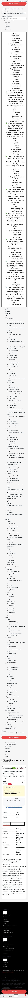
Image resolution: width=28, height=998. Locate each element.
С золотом (12, 398)
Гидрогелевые (13, 369)
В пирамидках (13, 646)
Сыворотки (17, 38)
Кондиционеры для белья (16, 715)
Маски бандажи (13, 377)
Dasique (18, 814)
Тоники (17, 72)
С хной (11, 542)
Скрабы (17, 175)
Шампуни (17, 112)
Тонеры (17, 47)
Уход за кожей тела (17, 208)
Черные (11, 332)
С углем (11, 705)
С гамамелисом (13, 476)
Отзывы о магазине (8, 948)
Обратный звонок (14, 3)
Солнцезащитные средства (14, 505)
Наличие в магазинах (17, 824)
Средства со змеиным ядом (16, 457)
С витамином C (13, 355)
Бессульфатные (13, 525)
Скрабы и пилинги (14, 680)
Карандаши (12, 589)
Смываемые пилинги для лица (17, 642)
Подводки (11, 585)
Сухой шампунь (17, 116)
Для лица (17, 144)
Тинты (10, 599)
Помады (11, 594)
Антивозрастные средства (16, 453)
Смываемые (12, 359)
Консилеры (12, 578)
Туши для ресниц (13, 587)
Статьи (5, 964)
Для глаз (16, 145)
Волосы (16, 110)
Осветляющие (13, 437)
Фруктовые (12, 639)
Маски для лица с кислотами (16, 327)
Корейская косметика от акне (15, 489)
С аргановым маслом (14, 532)
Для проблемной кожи (15, 321)
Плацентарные (13, 443)
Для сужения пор (13, 352)
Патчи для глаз (13, 357)
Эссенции (17, 83)
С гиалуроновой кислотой (16, 409)
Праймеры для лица (14, 571)
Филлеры (17, 88)
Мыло (17, 178)
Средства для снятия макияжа (15, 616)
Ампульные (12, 407)
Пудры (10, 576)
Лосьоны (17, 70)
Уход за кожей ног (17, 210)
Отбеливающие (13, 350)
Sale (6, 28)
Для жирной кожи (13, 478)
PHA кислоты (17, 60)
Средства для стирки (17, 254)
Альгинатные (12, 361)
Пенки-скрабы (13, 635)
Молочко (11, 681)
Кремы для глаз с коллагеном (17, 416)
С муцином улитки (14, 362)
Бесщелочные (13, 534)
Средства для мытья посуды (15, 722)
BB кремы (11, 603)
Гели (17, 78)
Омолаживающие (14, 386)
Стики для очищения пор (16, 65)
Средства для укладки (17, 121)
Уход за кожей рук (17, 211)
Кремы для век (13, 419)
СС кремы (11, 605)
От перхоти (12, 523)
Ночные (11, 371)
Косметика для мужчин (15, 462)
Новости (5, 962)
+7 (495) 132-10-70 (17, 9)
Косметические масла (16, 90)
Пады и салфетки (17, 182)
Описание (6, 824)
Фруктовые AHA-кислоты (14, 491)
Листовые (11, 382)
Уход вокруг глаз (17, 67)
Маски (17, 37)
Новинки (7, 26)
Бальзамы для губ (14, 468)
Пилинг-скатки (13, 640)
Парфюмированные (14, 667)
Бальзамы (17, 119)
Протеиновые (12, 339)
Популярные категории (17, 44)
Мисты (17, 79)
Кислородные (12, 348)
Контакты (8, 29)
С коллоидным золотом (15, 341)
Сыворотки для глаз (14, 427)
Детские (11, 699)
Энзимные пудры (17, 187)
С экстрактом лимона (15, 649)
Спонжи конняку (17, 186)
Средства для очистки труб (16, 721)
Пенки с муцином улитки (15, 633)
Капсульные (12, 441)
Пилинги (16, 173)
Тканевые (11, 368)
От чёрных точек (13, 353)
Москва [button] (3, 0)
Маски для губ (13, 469)
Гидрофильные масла (17, 69)
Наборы (16, 285)
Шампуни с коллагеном (15, 535)
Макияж (16, 142)
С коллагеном (12, 337)
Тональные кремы (14, 575)
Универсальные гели (14, 673)
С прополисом (13, 701)
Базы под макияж (13, 573)
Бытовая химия (16, 252)
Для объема (12, 541)
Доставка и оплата (10, 744)
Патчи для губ (13, 466)
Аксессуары (16, 284)
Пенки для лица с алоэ (15, 632)
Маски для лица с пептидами (17, 346)
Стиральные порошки (15, 717)
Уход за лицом (16, 35)
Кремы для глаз (17, 40)
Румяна (11, 582)
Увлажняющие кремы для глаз (17, 418)
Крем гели (11, 444)
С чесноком (12, 530)
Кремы (17, 42)
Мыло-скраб (12, 653)
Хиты (7, 24)
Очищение (16, 169)
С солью (11, 703)
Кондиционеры (17, 118)
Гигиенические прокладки (14, 706)
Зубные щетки (17, 237)
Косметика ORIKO (16, 304)
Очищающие (12, 621)
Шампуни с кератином (15, 526)
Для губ (17, 147)
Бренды (7, 22)
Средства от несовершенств (15, 514)
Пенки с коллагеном (14, 630)
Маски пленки (12, 375)
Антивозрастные (13, 336)
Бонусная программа (12, 0)
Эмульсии (17, 49)
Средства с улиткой (14, 455)
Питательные (12, 421)
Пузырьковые (12, 373)
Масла (11, 558)
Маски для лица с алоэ (15, 334)
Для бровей (16, 151)
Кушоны (11, 607)
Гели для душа (13, 669)
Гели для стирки (13, 714)
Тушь (10, 614)
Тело (16, 206)
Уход (16, 114)
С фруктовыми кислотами (16, 391)
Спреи (17, 81)
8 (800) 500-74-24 (7, 9)
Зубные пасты (17, 232)
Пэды (17, 51)
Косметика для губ (16, 45)
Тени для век (12, 591)
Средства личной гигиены (16, 230)
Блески (11, 598)
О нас (4, 941)
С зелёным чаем (13, 364)
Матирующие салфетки (15, 580)
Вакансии (7, 748)
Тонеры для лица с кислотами (17, 475)
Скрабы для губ (13, 471)
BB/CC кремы (17, 149)
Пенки (17, 171)
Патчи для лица (13, 366)
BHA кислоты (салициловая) (14, 494)
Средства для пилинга (15, 452)
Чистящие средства (17, 256)
